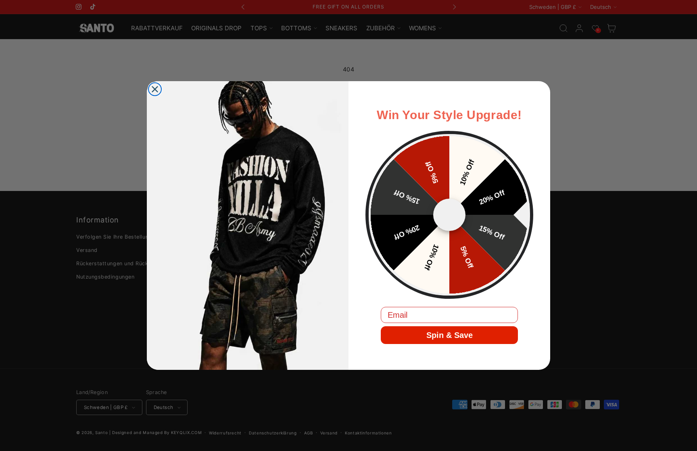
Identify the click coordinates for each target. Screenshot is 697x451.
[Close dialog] (154, 89)
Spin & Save (449, 335)
